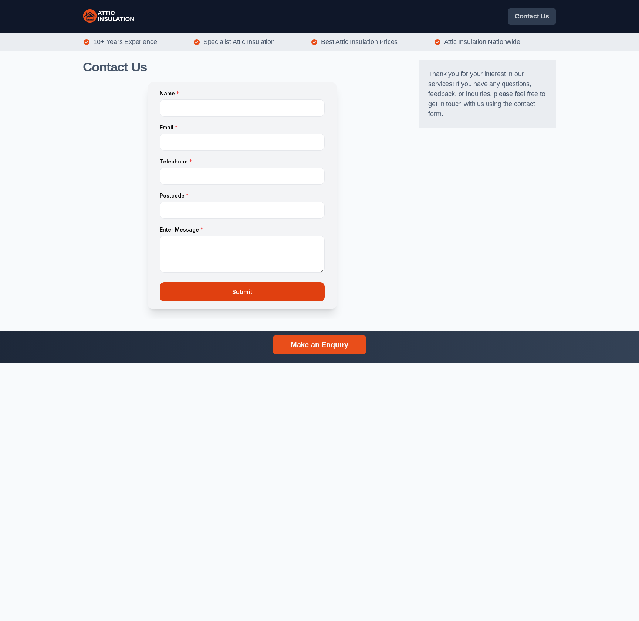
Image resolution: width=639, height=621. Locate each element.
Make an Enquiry (319, 345)
